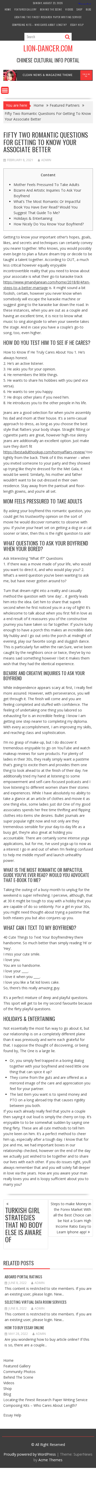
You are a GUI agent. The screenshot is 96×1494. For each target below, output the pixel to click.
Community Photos (19, 1371)
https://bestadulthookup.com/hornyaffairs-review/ (44, 451)
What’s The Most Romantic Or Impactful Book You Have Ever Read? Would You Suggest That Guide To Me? (47, 207)
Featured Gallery (25, 9)
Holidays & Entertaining (33, 218)
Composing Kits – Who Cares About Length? (39, 25)
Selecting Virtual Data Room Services (36, 1302)
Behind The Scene (51, 9)
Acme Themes (50, 1459)
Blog (88, 9)
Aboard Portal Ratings (23, 1276)
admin (46, 160)
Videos (69, 9)
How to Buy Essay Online (24, 1327)
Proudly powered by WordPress (30, 1454)
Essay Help (77, 25)
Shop (79, 9)
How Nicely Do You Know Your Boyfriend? (49, 224)
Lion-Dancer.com (48, 48)
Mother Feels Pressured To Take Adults (46, 184)
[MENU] (5, 90)
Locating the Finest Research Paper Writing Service (48, 17)
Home (8, 9)
